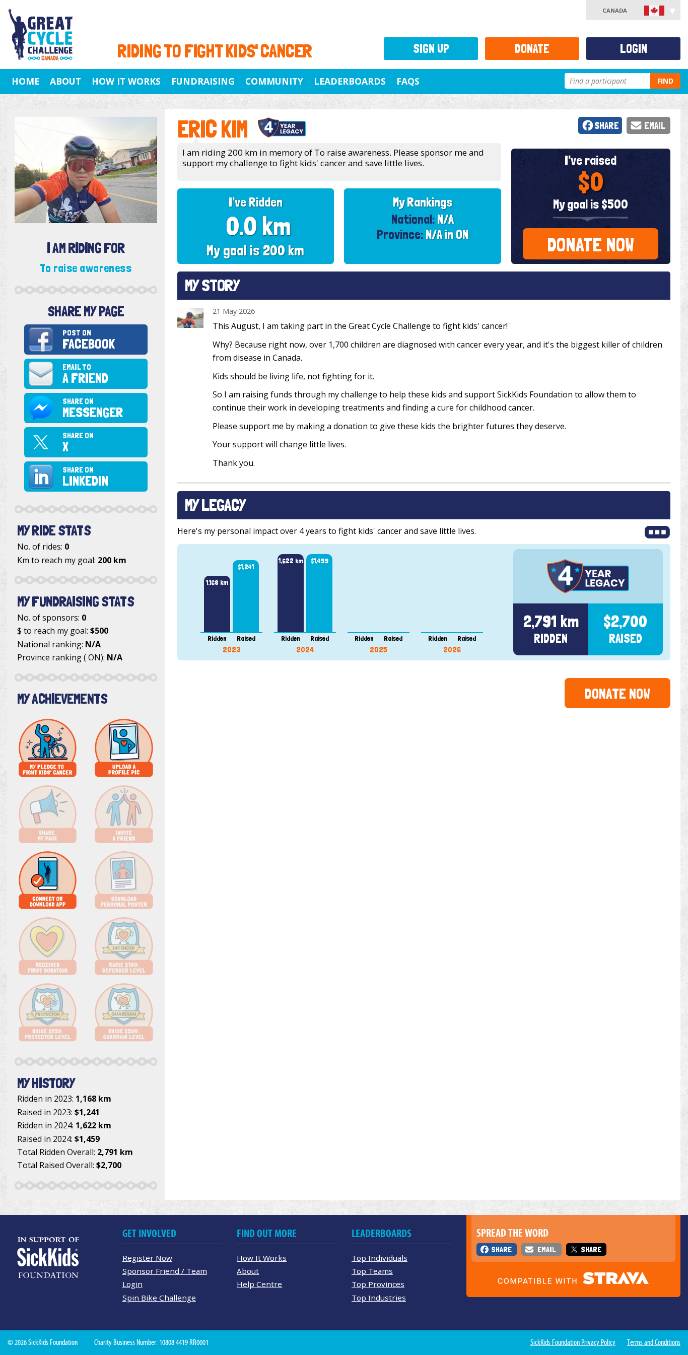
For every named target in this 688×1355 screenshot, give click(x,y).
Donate (532, 48)
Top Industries (379, 1298)
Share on (92, 408)
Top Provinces (378, 1284)
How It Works (126, 81)
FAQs (408, 81)
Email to (85, 374)
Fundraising (203, 81)
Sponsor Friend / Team (164, 1271)
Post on (88, 340)
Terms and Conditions (653, 1342)
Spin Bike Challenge (159, 1298)
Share (606, 125)
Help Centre (259, 1284)
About (65, 81)
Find (665, 81)
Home (25, 81)
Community (274, 81)
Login (633, 48)
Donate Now (590, 244)
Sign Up (431, 48)
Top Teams (372, 1271)
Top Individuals (379, 1258)
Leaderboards (350, 81)
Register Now (147, 1258)
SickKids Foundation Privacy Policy (572, 1342)
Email (655, 125)
